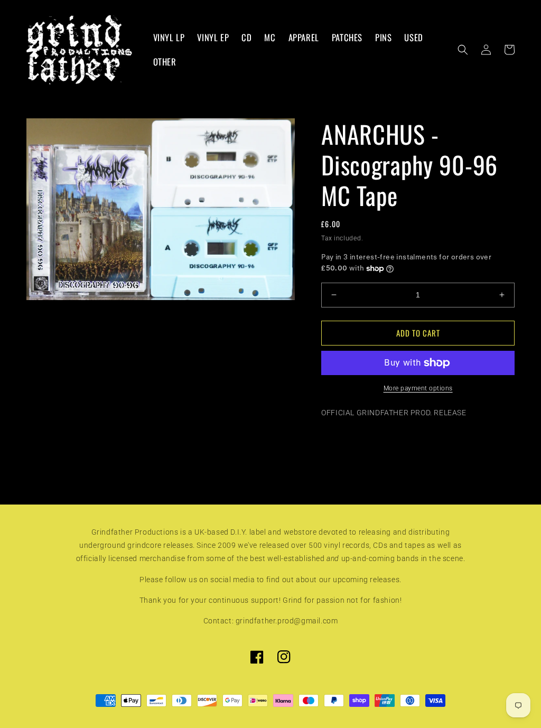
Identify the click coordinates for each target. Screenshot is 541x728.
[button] (462, 49)
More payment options (418, 388)
